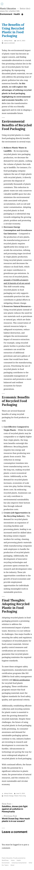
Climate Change (9, 796)
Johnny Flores (8, 40)
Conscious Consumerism (19, 863)
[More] (22, 14)
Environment (6, 14)
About (12, 865)
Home (13, 860)
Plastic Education (8, 8)
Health (17, 14)
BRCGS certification (21, 679)
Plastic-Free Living (20, 796)
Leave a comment (9, 43)
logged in (17, 844)
